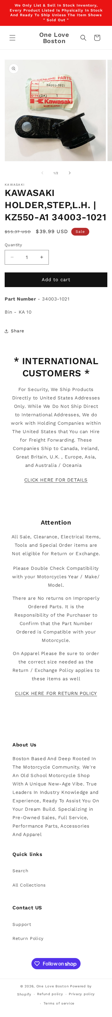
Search (20, 870)
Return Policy (28, 938)
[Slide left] (42, 173)
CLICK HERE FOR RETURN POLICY (56, 693)
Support (21, 924)
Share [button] (17, 330)
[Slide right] (70, 173)
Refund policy (50, 994)
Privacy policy (82, 994)
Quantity (13, 244)
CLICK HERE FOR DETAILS (56, 480)
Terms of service (59, 1003)
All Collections (29, 885)
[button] (12, 38)
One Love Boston (52, 986)
